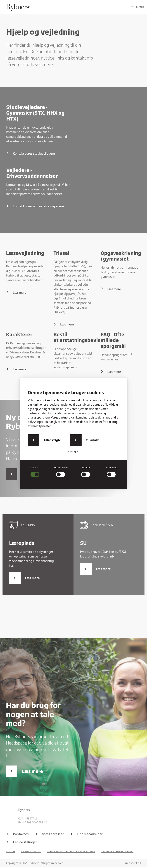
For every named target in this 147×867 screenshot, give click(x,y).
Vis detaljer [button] (72, 451)
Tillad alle (92, 440)
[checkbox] (35, 472)
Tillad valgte (52, 440)
